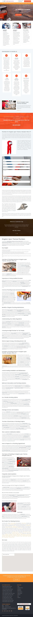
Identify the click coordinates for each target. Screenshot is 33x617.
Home (2, 3)
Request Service (18, 15)
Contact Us (29, 3)
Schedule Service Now (27, 1)
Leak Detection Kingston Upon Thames (7, 590)
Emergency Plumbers (6, 3)
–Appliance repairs (28, 525)
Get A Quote (16, 579)
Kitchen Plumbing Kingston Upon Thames (7, 589)
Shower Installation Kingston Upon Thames (7, 594)
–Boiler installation (13, 523)
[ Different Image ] (5, 183)
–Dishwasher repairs (15, 527)
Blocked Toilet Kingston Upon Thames (7, 586)
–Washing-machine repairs (8, 527)
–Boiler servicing (23, 523)
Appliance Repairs (22, 3)
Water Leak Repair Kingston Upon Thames (7, 601)
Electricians (26, 3)
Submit (9, 183)
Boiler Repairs (10, 3)
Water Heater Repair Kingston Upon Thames (8, 600)
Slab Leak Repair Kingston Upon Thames (7, 598)
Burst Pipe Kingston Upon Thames (6, 587)
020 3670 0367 (20, 1)
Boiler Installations (18, 3)
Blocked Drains (13, 3)
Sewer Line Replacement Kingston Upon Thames (8, 593)
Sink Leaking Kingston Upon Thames (7, 597)
